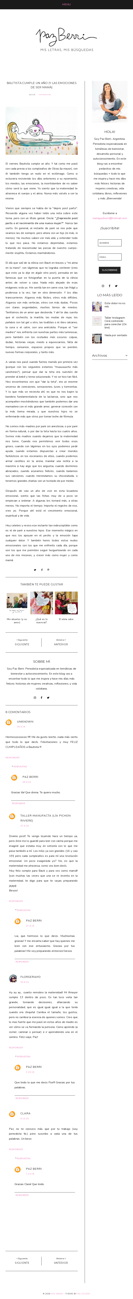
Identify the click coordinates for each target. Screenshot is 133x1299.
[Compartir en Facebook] (42, 570)
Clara (25, 1113)
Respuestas (20, 766)
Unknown (25, 722)
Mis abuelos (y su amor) (17, 621)
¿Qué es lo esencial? (42, 621)
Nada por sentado (116, 335)
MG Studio (83, 1293)
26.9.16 (21, 726)
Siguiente (22, 644)
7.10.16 (30, 1173)
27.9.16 (24, 825)
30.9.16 (24, 982)
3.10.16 (30, 1072)
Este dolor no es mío (115, 304)
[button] (66, 4)
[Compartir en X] (35, 570)
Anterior (61, 644)
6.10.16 (24, 1118)
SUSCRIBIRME (109, 270)
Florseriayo (30, 977)
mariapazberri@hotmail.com (110, 218)
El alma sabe (66, 619)
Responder (13, 757)
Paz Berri (30, 777)
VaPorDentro (45, 95)
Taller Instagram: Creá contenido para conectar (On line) (116, 323)
